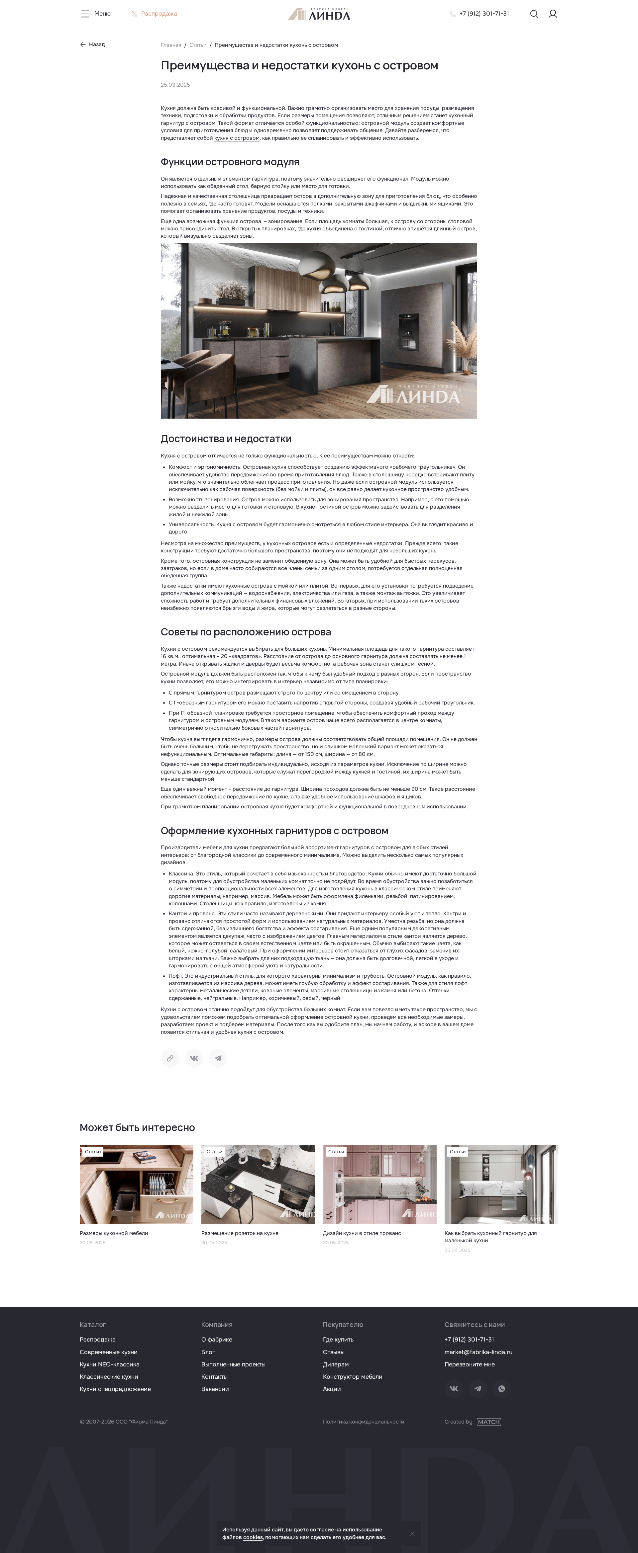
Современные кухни (109, 1352)
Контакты (214, 1376)
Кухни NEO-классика (110, 1364)
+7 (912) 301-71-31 (469, 1339)
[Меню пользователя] (553, 14)
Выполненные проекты (233, 1364)
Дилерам (336, 1364)
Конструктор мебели (352, 1376)
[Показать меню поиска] (534, 14)
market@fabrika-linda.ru (478, 1352)
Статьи (198, 44)
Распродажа (98, 1339)
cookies (253, 1537)
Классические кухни (109, 1376)
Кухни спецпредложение (115, 1389)
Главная (171, 44)
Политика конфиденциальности (363, 1421)
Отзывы (334, 1352)
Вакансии (215, 1389)
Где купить (338, 1339)
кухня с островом (237, 137)
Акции (332, 1389)
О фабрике (216, 1339)
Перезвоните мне (470, 1364)
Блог (208, 1352)
